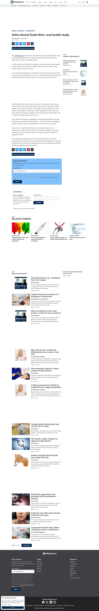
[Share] (17, 43)
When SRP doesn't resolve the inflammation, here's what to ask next (70, 91)
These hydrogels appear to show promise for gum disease (44, 370)
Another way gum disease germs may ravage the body (44, 456)
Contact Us (60, 605)
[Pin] (28, 43)
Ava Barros (35, 373)
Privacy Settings (38, 605)
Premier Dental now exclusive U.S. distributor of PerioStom (45, 295)
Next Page (26, 545)
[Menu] (87, 2)
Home (72, 605)
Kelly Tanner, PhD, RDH (39, 356)
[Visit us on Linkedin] (51, 602)
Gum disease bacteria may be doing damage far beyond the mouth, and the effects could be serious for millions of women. (46, 464)
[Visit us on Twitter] (47, 602)
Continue (38, 202)
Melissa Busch (37, 517)
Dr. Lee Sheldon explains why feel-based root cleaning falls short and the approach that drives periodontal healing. (45, 286)
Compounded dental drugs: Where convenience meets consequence (45, 529)
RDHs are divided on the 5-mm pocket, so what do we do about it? (70, 81)
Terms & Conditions (50, 605)
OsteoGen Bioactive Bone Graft (70, 72)
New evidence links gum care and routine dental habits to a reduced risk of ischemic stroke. (46, 432)
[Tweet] (24, 43)
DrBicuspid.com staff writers (20, 38)
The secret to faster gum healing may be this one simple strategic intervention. (45, 520)
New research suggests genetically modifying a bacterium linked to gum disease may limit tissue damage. (45, 447)
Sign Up (17, 181)
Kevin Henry (36, 282)
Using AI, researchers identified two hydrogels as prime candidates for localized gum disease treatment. (46, 377)
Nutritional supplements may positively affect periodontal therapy (43, 496)
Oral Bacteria (16, 235)
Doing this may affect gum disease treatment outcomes (45, 514)
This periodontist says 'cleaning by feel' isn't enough (69, 62)
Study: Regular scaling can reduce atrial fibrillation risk (59, 238)
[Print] (13, 43)
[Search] (83, 2)
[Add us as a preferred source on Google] (32, 43)
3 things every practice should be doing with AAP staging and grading (46, 386)
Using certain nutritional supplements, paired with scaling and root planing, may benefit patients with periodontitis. (45, 505)
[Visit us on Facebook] (43, 602)
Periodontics (30, 31)
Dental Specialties (18, 31)
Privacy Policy (29, 605)
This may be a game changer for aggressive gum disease (44, 440)
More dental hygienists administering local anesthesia (38, 239)
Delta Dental (19, 56)
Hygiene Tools (54, 235)
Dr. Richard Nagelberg (39, 532)
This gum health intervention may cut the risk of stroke (45, 425)
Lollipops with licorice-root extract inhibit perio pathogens (20, 239)
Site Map (66, 605)
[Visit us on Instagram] (54, 602)
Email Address (17, 168)
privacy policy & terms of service (49, 177)
